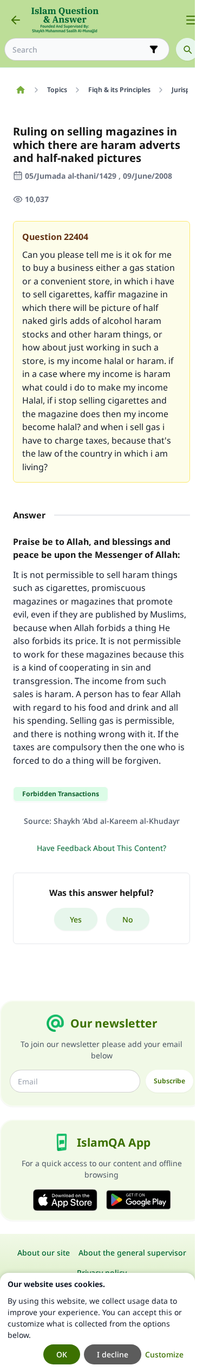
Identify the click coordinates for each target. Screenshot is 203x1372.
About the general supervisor (132, 1252)
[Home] (20, 89)
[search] (187, 49)
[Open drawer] (191, 20)
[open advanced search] (153, 49)
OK (61, 1354)
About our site (43, 1252)
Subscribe (169, 1080)
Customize (164, 1354)
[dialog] (97, 1322)
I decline (112, 1354)
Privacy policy (102, 1272)
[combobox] (79, 49)
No (127, 919)
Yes (76, 919)
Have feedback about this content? (101, 848)
